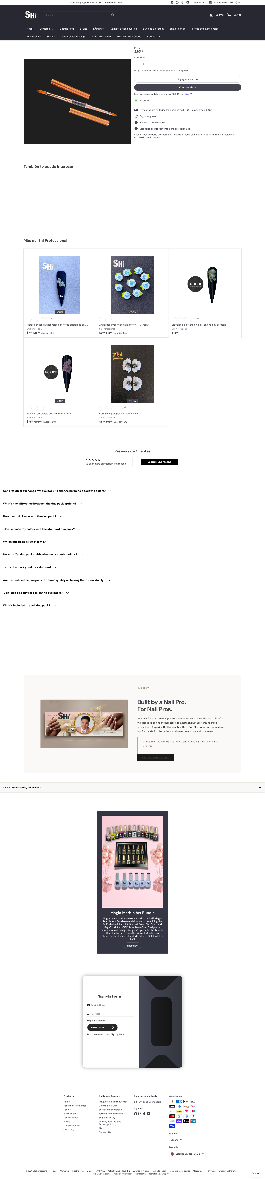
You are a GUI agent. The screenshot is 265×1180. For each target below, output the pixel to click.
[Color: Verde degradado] (113, 408)
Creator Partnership (73, 36)
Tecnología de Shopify (159, 1173)
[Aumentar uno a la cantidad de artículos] (149, 64)
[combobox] (80, 14)
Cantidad (139, 57)
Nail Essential (70, 1117)
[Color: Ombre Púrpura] (29, 408)
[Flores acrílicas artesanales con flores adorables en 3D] (60, 293)
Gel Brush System (101, 36)
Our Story (68, 1129)
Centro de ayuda (108, 1105)
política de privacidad (110, 1109)
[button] (132, 787)
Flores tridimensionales (205, 28)
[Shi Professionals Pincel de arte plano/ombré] (42, 202)
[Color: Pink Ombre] (41, 408)
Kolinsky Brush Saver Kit (123, 28)
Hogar (30, 28)
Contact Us (105, 1132)
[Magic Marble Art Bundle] (132, 862)
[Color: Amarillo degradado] (101, 408)
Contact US (153, 36)
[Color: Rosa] (101, 319)
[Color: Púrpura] (186, 319)
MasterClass (34, 36)
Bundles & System (153, 28)
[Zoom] (77, 101)
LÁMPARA (98, 28)
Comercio (45, 28)
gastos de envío (146, 70)
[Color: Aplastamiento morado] (41, 319)
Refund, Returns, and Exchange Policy (110, 1123)
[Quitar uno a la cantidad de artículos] (137, 64)
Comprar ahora (187, 87)
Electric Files (67, 28)
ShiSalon (51, 36)
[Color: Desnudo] (113, 319)
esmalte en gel (178, 28)
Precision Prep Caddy (129, 36)
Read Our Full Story (155, 757)
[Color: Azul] (35, 319)
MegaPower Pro (71, 1125)
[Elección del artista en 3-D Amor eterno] (60, 382)
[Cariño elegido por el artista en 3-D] (132, 382)
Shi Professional (52, 240)
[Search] (112, 14)
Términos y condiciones (112, 1113)
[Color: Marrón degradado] (107, 408)
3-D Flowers (70, 1113)
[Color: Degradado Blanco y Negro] (120, 408)
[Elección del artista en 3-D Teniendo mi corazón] (205, 293)
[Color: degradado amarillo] (35, 408)
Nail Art (67, 1109)
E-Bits (83, 28)
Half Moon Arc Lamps (74, 1105)
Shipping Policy (107, 1117)
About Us (104, 1128)
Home (66, 1101)
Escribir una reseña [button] (159, 461)
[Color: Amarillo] (47, 319)
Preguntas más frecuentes (113, 1101)
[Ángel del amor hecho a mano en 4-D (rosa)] (132, 293)
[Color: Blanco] (29, 319)
